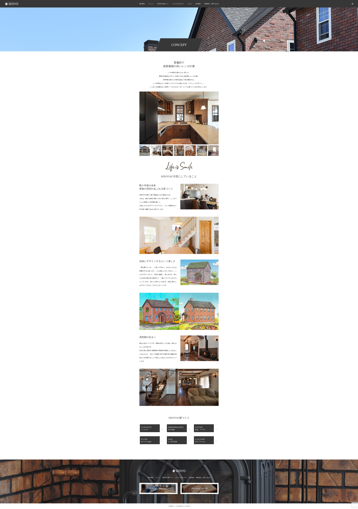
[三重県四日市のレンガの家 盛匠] (12, 4)
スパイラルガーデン (178, 3)
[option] (179, 118)
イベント (151, 3)
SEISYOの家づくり (167, 477)
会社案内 (191, 477)
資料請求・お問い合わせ (211, 3)
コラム (190, 3)
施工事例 (142, 3)
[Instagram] (352, 4)
